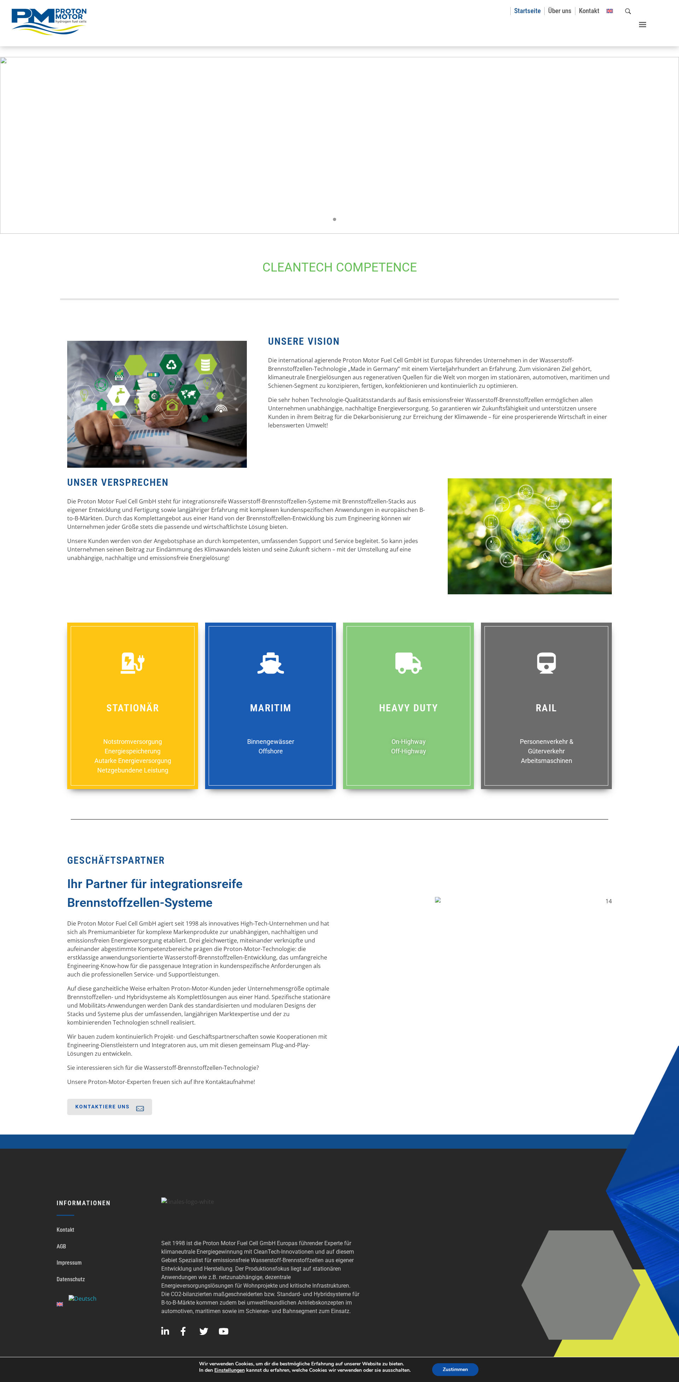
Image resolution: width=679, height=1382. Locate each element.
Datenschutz (71, 1279)
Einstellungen (229, 1370)
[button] (639, 22)
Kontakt (65, 1229)
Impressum (69, 1262)
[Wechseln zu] (609, 11)
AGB (61, 1246)
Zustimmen (455, 1369)
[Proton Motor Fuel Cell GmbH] (49, 22)
